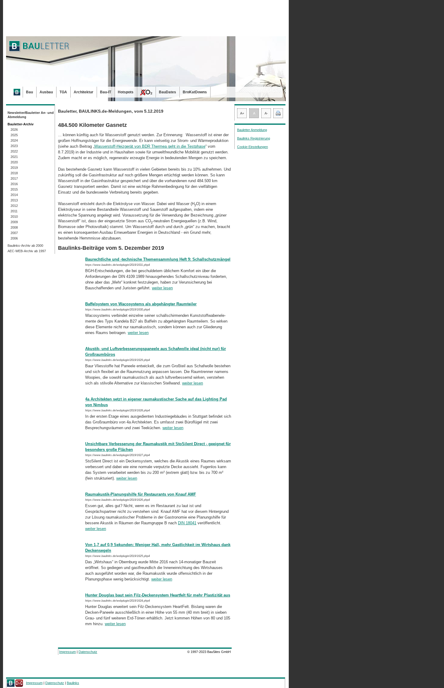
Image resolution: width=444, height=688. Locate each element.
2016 (14, 184)
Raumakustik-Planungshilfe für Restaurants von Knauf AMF (140, 494)
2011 (14, 211)
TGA (63, 92)
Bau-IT (105, 92)
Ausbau (46, 92)
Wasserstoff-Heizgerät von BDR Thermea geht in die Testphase (149, 146)
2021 (14, 157)
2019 (14, 167)
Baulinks (73, 683)
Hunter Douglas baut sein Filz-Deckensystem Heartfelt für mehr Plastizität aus (157, 595)
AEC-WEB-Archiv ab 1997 (27, 251)
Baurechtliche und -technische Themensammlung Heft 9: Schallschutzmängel (157, 259)
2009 (14, 222)
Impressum (67, 652)
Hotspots (126, 92)
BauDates (167, 92)
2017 (14, 178)
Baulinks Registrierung (253, 138)
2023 (14, 146)
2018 (14, 173)
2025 (14, 135)
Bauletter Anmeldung (252, 130)
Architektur (83, 92)
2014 (14, 195)
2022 (14, 151)
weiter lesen (162, 288)
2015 (14, 189)
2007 (14, 233)
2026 (14, 129)
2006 (14, 238)
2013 (14, 200)
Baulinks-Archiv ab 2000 (25, 245)
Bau (29, 92)
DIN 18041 (187, 523)
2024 (14, 140)
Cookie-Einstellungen (252, 147)
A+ (242, 113)
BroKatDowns (195, 92)
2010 (14, 216)
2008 (14, 227)
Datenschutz (88, 652)
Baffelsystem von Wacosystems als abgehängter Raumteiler (141, 304)
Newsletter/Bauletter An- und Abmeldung (31, 115)
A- (266, 113)
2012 (14, 205)
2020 (14, 162)
